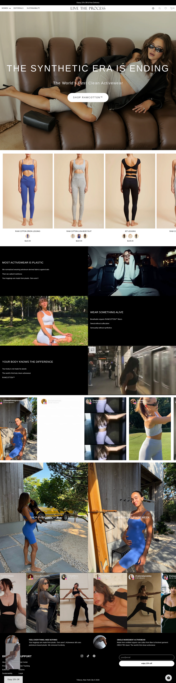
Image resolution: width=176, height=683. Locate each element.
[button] (166, 8)
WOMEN (5, 8)
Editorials (5, 670)
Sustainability (7, 674)
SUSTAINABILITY (33, 8)
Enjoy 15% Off (146, 664)
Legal (21, 674)
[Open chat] (168, 678)
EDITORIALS (18, 8)
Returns (22, 670)
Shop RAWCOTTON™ (88, 97)
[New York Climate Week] (132, 518)
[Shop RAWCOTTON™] (44, 518)
